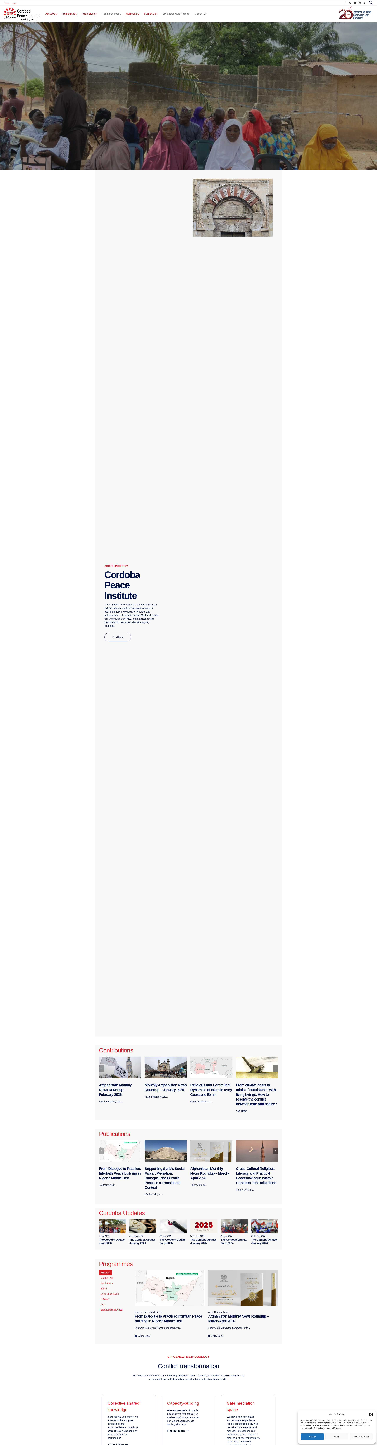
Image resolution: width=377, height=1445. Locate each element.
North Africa (107, 1283)
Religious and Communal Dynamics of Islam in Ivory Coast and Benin (165, 1090)
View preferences (361, 1436)
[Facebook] (345, 3)
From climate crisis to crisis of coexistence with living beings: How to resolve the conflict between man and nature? (210, 1094)
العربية (14, 3)
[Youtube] (355, 3)
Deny (336, 1436)
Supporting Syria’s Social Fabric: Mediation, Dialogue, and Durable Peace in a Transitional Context (119, 1178)
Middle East (107, 1278)
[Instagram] (360, 3)
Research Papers (20, 142)
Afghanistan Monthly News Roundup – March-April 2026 (164, 1173)
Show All (105, 1272)
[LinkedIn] (365, 3)
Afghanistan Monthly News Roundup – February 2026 (252, 1173)
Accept (312, 1436)
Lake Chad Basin (110, 1294)
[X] (350, 3)
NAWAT (105, 1299)
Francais (6, 3)
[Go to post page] (188, 96)
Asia (103, 1304)
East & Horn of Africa (111, 1310)
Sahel (104, 1288)
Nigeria (7, 142)
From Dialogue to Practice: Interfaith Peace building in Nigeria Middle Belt (84, 148)
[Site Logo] (22, 14)
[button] (371, 1414)
